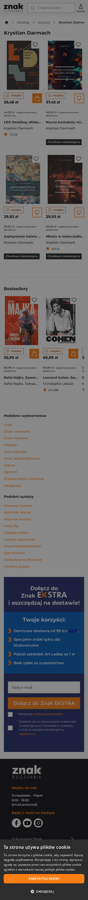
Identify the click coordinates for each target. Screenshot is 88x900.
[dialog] (44, 869)
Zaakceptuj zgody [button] (44, 878)
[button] (44, 891)
